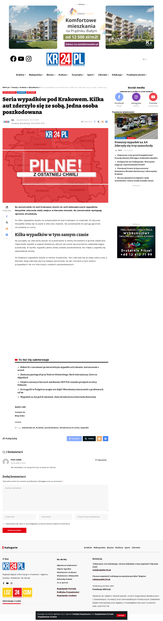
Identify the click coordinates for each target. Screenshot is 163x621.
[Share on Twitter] (98, 122)
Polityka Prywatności (68, 592)
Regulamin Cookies (67, 595)
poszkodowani (51, 428)
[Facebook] (13, 59)
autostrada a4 (28, 428)
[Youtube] (21, 59)
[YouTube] (7, 583)
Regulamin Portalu (66, 588)
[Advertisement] (136, 205)
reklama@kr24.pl (101, 579)
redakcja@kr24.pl (101, 570)
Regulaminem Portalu (104, 614)
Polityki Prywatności (82, 614)
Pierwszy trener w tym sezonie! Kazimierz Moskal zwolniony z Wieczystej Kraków (136, 171)
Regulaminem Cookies (47, 617)
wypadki (84, 428)
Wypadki (31, 92)
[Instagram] (28, 59)
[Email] (102, 122)
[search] (132, 59)
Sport (127, 547)
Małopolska (121, 138)
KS (12, 120)
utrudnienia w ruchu (69, 428)
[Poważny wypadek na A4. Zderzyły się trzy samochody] (136, 126)
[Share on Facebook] (94, 122)
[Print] (106, 122)
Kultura (119, 547)
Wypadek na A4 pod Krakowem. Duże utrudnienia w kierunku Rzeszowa (58, 397)
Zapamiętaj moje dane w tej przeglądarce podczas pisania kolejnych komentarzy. (38, 524)
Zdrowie (136, 547)
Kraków (21, 92)
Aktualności (10, 92)
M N (120, 150)
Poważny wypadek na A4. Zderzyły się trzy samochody (134, 144)
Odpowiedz (102, 460)
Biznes (110, 547)
